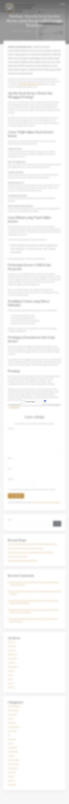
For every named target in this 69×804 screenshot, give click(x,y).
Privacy (43, 404)
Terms (46, 404)
